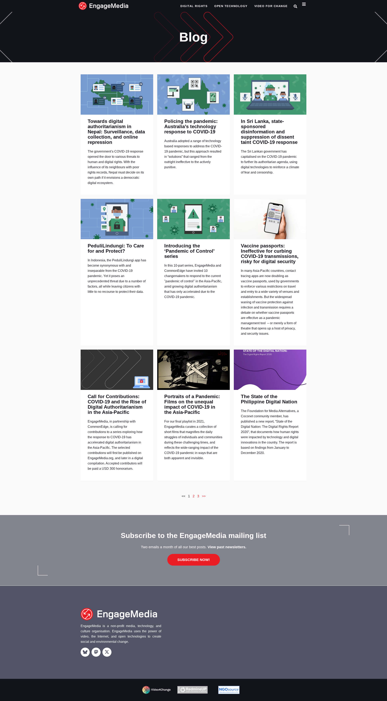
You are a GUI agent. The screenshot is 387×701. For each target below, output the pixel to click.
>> (204, 496)
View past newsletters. (227, 547)
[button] (295, 6)
